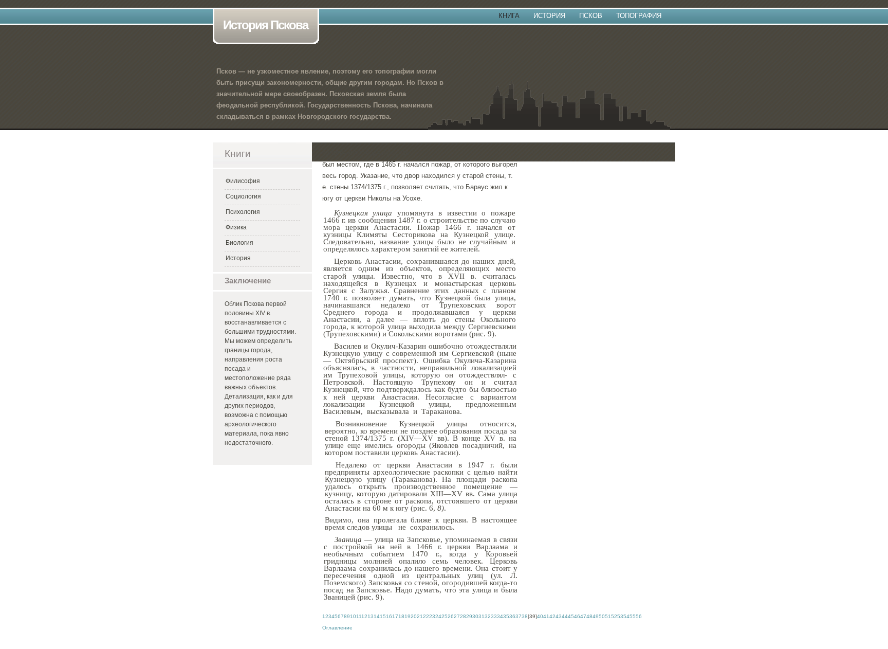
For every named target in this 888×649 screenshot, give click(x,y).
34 (500, 616)
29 (469, 616)
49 (596, 616)
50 (602, 616)
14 (377, 616)
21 (420, 616)
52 (614, 616)
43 (559, 616)
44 (565, 616)
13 (370, 616)
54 (626, 616)
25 (444, 616)
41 (546, 616)
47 (583, 616)
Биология (239, 242)
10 (353, 616)
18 (401, 616)
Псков (590, 16)
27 (457, 616)
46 (577, 616)
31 (481, 616)
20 (414, 616)
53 (620, 616)
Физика (236, 227)
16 (389, 616)
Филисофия (243, 181)
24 (438, 616)
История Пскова (265, 25)
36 (512, 616)
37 (518, 616)
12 (364, 616)
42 (552, 616)
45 (571, 616)
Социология (243, 196)
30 (475, 616)
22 (426, 616)
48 (589, 616)
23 (432, 616)
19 (407, 616)
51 (608, 616)
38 (525, 616)
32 (488, 616)
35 (506, 616)
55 (633, 616)
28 (463, 616)
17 (395, 616)
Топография (638, 16)
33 (494, 616)
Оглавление (337, 627)
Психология (243, 211)
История (549, 16)
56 (639, 616)
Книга (509, 16)
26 (451, 616)
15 (383, 616)
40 (540, 616)
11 (358, 616)
